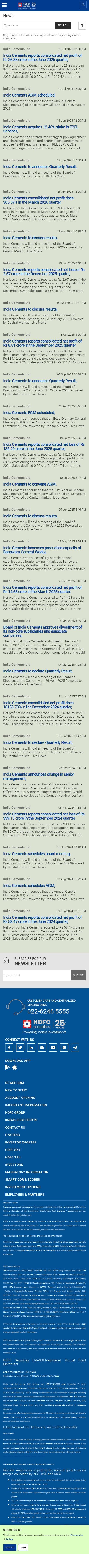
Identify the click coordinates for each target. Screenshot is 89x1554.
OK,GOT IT (9, 1547)
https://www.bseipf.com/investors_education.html (24, 1456)
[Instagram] (64, 1047)
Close (23, 1547)
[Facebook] (9, 1047)
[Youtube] (53, 1047)
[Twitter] (20, 1047)
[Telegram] (75, 1047)
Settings (9, 1539)
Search (63, 25)
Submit (78, 975)
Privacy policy (77, 1535)
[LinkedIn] (31, 1047)
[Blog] (42, 1047)
